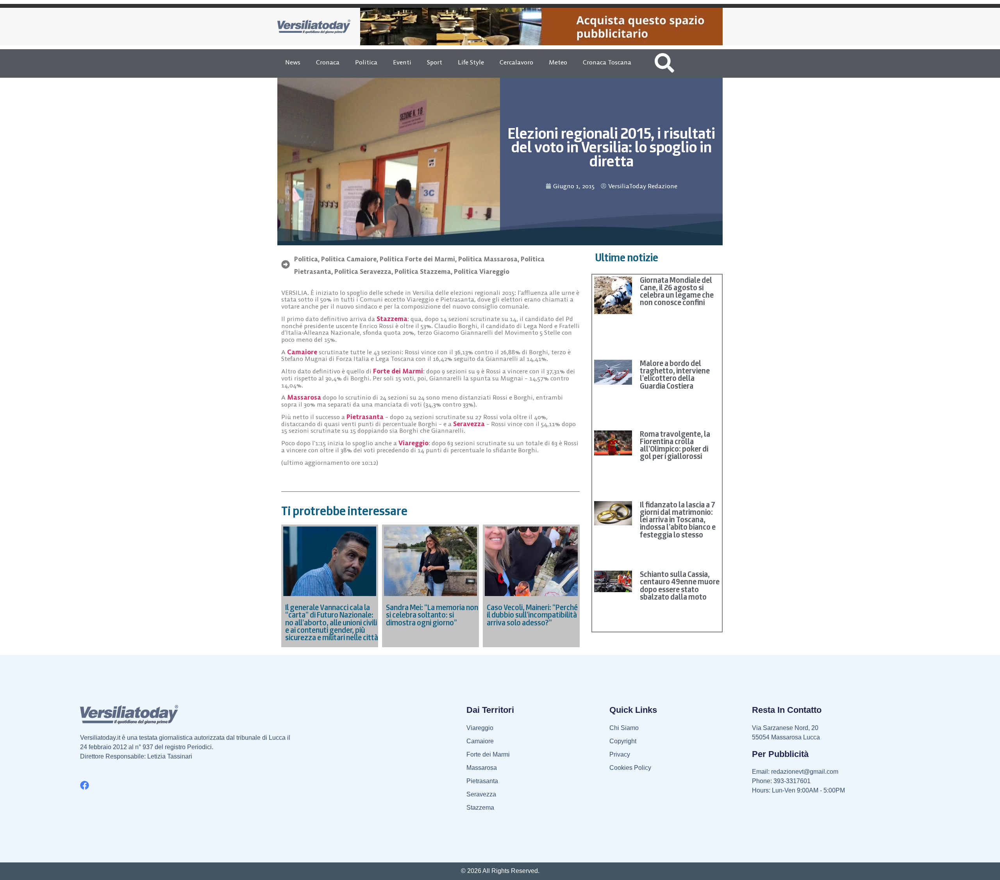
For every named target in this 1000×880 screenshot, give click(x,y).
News (292, 62)
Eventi (402, 62)
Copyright (622, 741)
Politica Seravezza (362, 271)
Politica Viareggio (481, 271)
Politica (366, 62)
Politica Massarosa (488, 259)
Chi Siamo (624, 728)
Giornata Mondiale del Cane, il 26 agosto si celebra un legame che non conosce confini (677, 291)
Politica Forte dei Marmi (417, 259)
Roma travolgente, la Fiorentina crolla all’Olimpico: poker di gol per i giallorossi (675, 445)
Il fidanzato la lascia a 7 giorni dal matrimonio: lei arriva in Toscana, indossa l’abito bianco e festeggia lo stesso (678, 520)
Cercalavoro (516, 62)
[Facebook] (84, 785)
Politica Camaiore (349, 259)
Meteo (558, 62)
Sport (434, 62)
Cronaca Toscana (607, 62)
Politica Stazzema (423, 271)
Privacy (619, 754)
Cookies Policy (630, 767)
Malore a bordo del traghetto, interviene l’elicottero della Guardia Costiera (675, 374)
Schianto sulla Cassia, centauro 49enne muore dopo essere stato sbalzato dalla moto (680, 585)
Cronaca (327, 62)
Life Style (471, 62)
